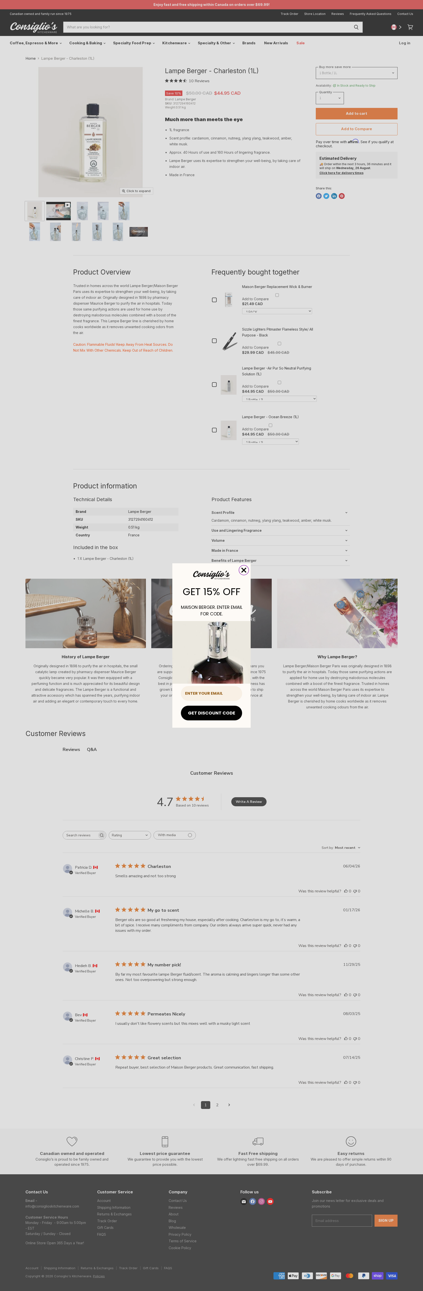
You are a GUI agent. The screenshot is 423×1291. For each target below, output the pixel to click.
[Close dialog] (244, 570)
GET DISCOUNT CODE (211, 713)
